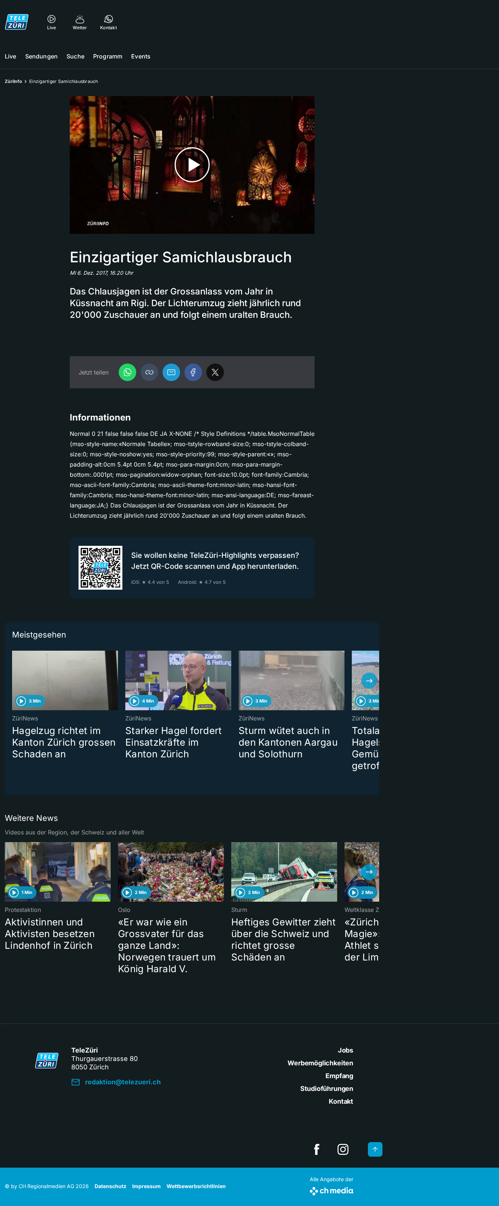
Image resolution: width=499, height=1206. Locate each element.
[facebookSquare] (316, 1149)
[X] (215, 372)
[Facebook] (193, 372)
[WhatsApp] (127, 372)
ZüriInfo (13, 81)
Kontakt (341, 1101)
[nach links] (15, 681)
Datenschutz (110, 1186)
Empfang (339, 1076)
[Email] (171, 372)
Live (10, 56)
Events (141, 56)
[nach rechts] (369, 681)
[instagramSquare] (343, 1149)
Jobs (345, 1050)
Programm (107, 56)
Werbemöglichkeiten (320, 1063)
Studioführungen (326, 1088)
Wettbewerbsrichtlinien (196, 1186)
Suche (75, 56)
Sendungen (41, 56)
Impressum (146, 1186)
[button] (149, 372)
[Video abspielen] (192, 165)
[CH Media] (331, 1190)
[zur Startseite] (16, 22)
